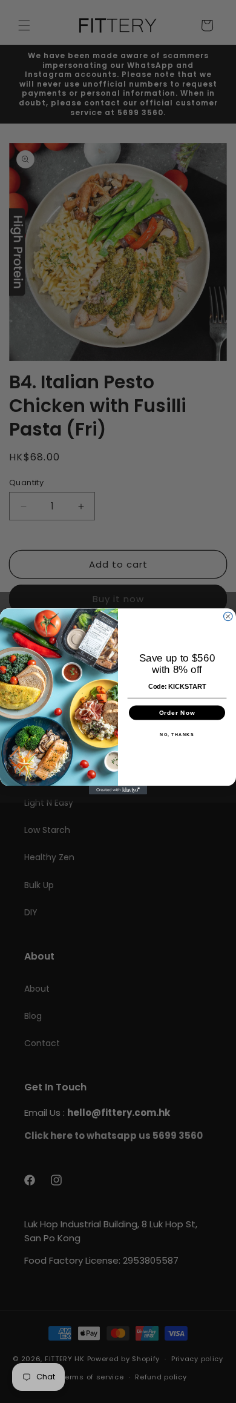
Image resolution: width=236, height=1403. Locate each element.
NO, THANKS (177, 734)
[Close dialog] (228, 616)
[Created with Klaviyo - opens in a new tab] (118, 790)
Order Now (177, 712)
